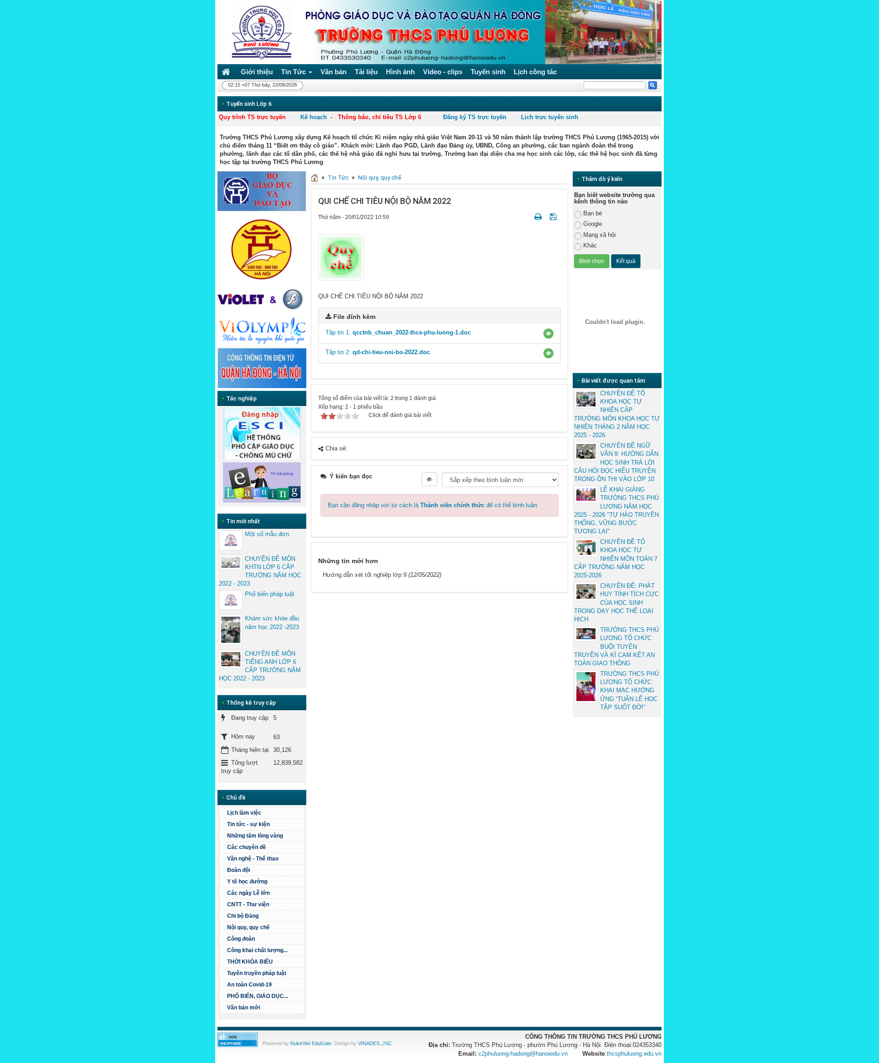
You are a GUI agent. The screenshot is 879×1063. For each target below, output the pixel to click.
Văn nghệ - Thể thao (252, 858)
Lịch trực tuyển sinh (549, 117)
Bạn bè (592, 213)
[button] (548, 333)
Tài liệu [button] (366, 72)
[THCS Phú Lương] (258, 31)
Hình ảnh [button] (400, 72)
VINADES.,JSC (375, 1043)
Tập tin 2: (378, 352)
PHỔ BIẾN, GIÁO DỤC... (257, 996)
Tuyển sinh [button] (488, 72)
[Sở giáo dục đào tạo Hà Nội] (261, 248)
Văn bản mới (243, 1007)
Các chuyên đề (246, 847)
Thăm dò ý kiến (601, 178)
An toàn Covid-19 (249, 984)
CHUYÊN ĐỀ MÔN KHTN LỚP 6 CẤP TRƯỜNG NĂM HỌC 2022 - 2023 (260, 571)
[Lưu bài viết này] (554, 217)
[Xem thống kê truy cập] (237, 1039)
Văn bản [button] (333, 72)
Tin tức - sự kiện (248, 824)
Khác (590, 245)
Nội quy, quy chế (379, 177)
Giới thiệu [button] (257, 72)
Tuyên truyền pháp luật (256, 973)
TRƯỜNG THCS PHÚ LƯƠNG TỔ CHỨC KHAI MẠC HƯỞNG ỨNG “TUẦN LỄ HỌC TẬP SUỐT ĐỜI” (629, 690)
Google (592, 223)
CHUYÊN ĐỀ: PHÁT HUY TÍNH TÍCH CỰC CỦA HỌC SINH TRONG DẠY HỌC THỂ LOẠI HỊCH (616, 602)
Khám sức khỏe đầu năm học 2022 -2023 (272, 622)
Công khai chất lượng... (257, 950)
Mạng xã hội (599, 234)
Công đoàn (241, 939)
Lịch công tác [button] (535, 72)
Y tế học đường (247, 881)
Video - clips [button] (442, 72)
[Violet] (261, 299)
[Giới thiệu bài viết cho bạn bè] (527, 217)
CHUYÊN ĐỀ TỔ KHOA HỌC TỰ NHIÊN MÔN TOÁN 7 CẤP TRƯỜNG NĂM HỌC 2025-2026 (615, 558)
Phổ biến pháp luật (269, 594)
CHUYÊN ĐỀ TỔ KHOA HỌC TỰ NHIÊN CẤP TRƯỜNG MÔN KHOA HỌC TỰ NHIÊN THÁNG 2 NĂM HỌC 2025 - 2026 (617, 414)
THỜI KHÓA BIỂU (250, 962)
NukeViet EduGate (310, 1043)
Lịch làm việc (244, 813)
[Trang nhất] (227, 71)
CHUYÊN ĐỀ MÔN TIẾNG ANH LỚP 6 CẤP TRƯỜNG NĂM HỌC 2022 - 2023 (260, 666)
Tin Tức (338, 177)
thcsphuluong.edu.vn (634, 1053)
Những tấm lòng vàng (255, 836)
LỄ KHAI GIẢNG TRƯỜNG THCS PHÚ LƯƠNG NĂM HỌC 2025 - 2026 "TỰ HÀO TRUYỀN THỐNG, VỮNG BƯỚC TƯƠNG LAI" (616, 510)
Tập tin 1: (398, 332)
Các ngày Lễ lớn (248, 893)
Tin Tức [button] (294, 72)
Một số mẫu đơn (267, 534)
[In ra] (538, 217)
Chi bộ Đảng (243, 916)
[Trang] (314, 177)
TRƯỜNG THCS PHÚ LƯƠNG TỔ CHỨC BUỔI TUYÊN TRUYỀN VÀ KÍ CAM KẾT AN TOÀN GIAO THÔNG (616, 646)
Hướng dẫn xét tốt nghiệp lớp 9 (365, 574)
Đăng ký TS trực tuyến (474, 117)
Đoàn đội (238, 870)
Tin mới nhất (243, 521)
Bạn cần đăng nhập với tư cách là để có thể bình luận (432, 505)
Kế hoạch (313, 117)
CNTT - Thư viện (248, 904)
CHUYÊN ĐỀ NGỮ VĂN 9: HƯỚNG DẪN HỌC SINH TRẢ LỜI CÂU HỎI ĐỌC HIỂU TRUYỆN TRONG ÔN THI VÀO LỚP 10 (616, 462)
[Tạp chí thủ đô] (261, 367)
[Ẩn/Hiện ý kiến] (429, 479)
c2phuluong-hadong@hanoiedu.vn (523, 1053)
